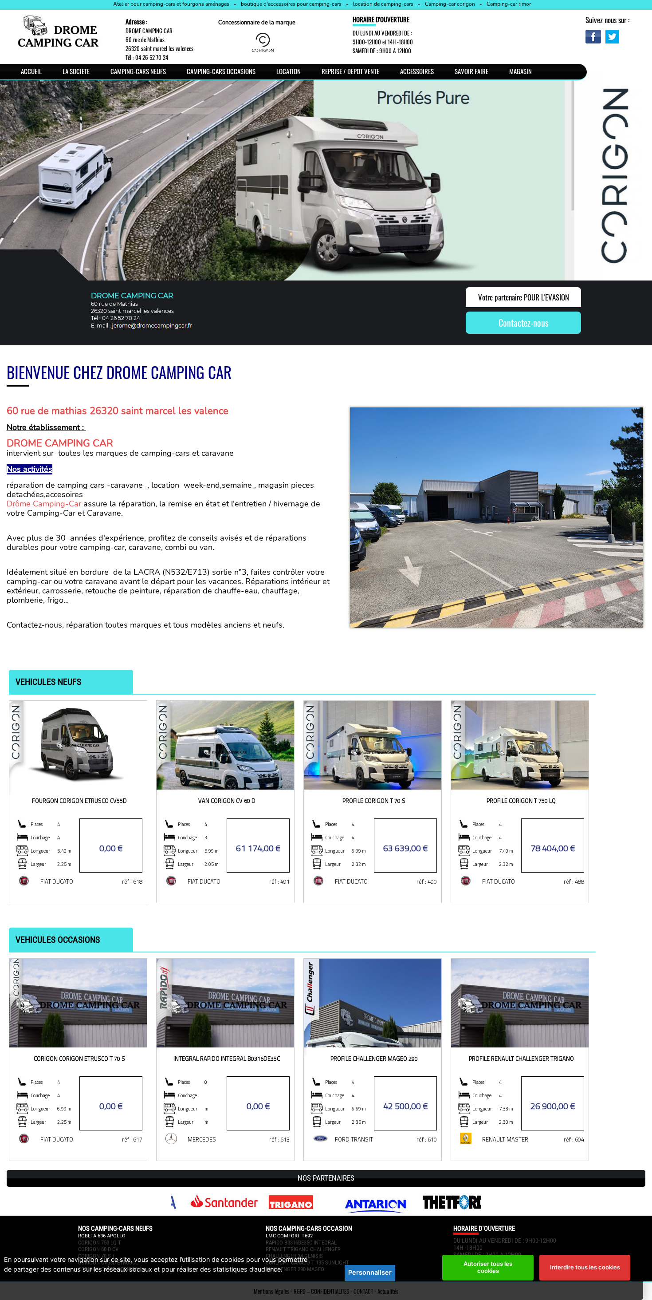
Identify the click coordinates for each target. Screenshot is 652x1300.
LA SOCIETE (76, 71)
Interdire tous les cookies (585, 1267)
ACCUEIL (31, 71)
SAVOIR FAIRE (471, 71)
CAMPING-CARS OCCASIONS (221, 71)
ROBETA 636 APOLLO (102, 1236)
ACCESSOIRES (417, 71)
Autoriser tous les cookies (487, 1267)
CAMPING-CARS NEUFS (138, 71)
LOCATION (288, 71)
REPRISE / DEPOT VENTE (350, 71)
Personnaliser (370, 1272)
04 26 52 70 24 (151, 57)
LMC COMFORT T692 (289, 1236)
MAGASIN (520, 71)
